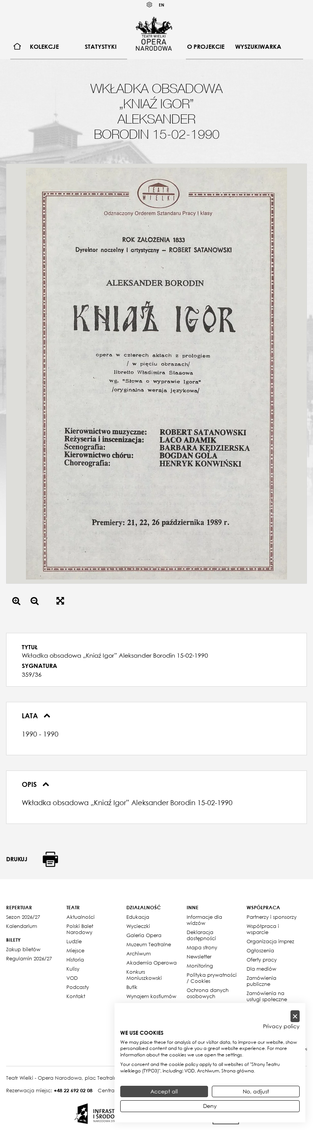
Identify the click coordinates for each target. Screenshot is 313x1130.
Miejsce (75, 950)
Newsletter (199, 956)
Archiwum (138, 953)
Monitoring (200, 966)
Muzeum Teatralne (148, 944)
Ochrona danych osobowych (208, 993)
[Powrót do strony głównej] (154, 33)
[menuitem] (17, 47)
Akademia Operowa (151, 963)
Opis (30, 784)
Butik (131, 987)
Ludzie (74, 941)
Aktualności (80, 917)
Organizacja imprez (270, 941)
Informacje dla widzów (204, 920)
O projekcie (205, 46)
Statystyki (100, 46)
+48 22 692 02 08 (73, 1090)
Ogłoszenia (260, 950)
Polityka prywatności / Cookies (212, 978)
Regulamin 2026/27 (29, 958)
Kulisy (72, 969)
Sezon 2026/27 (23, 917)
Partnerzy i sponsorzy (272, 917)
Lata (31, 715)
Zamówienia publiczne (261, 981)
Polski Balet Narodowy (79, 929)
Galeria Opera (143, 935)
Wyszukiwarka (258, 46)
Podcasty (77, 987)
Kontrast (150, 5)
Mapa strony (202, 947)
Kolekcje (44, 46)
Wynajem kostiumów (151, 996)
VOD (72, 978)
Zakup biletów (23, 949)
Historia (75, 960)
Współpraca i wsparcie (263, 929)
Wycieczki (138, 926)
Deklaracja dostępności (201, 935)
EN (161, 4)
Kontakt (75, 996)
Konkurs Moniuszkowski (144, 975)
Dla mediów (261, 969)
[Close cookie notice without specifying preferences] (295, 1016)
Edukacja (137, 917)
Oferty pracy (262, 960)
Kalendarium (21, 926)
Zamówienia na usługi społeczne (267, 996)
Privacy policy (281, 1026)
